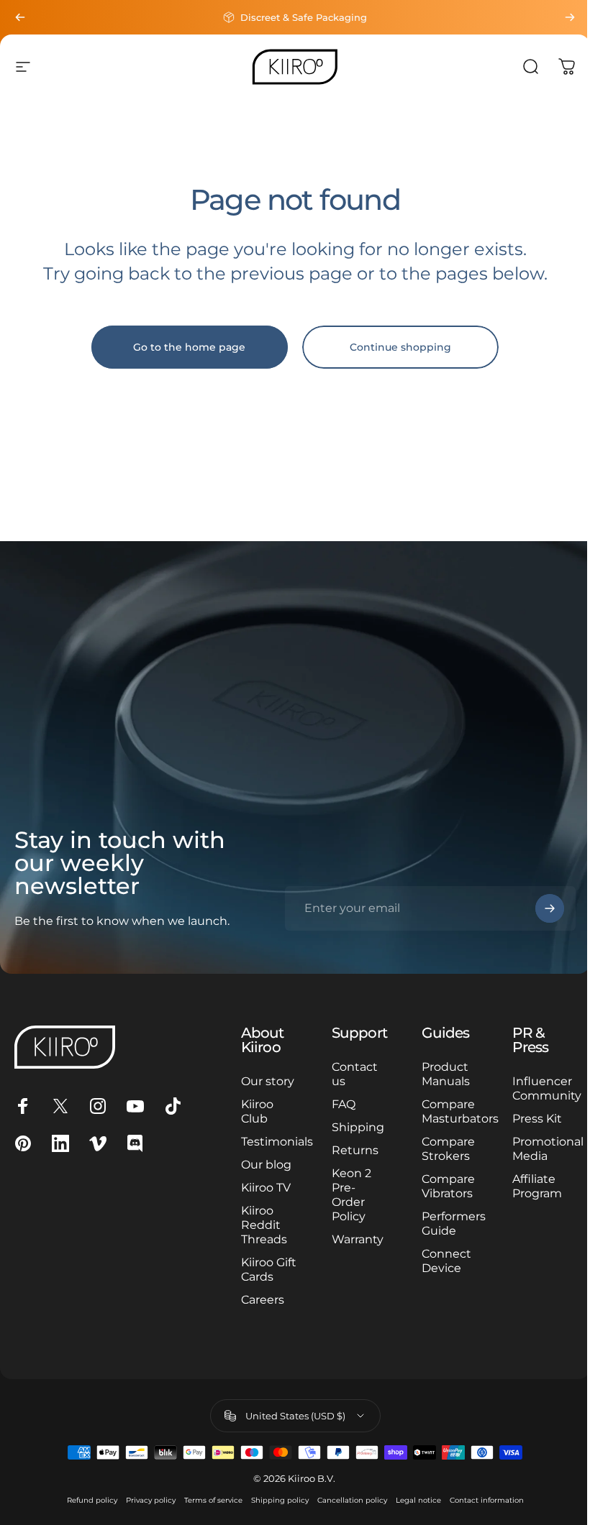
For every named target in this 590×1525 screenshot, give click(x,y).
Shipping (358, 1127)
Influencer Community (546, 1088)
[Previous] (20, 17)
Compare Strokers (448, 1149)
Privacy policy (151, 1500)
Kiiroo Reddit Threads (264, 1225)
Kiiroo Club (257, 1111)
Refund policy (92, 1500)
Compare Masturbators (460, 1111)
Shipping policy (280, 1500)
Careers (262, 1300)
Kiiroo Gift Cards (268, 1270)
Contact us (355, 1074)
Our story (267, 1081)
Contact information (487, 1500)
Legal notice (418, 1500)
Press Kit (537, 1118)
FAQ (343, 1104)
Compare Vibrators (448, 1186)
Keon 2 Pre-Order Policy (351, 1194)
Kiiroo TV (266, 1187)
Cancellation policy (352, 1500)
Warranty (358, 1239)
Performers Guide (454, 1224)
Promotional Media (548, 1149)
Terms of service (213, 1500)
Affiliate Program (537, 1186)
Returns (355, 1150)
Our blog (266, 1164)
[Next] (570, 17)
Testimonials (277, 1141)
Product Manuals (446, 1074)
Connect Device (446, 1261)
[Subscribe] (549, 908)
